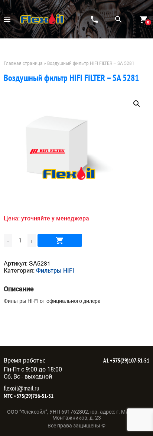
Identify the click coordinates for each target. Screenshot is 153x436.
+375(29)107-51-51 (129, 360)
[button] (136, 103)
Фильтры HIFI (55, 270)
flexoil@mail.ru (21, 388)
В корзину (60, 240)
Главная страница (23, 63)
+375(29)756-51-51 (33, 395)
